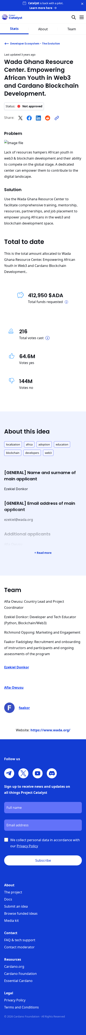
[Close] (82, 4)
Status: (24, 106)
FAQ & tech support (19, 940)
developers (32, 453)
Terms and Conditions (21, 1007)
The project (13, 892)
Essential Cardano (18, 980)
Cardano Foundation (20, 973)
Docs (8, 899)
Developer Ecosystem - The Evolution (35, 43)
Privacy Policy (14, 1000)
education (62, 444)
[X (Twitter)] (23, 773)
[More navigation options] (82, 17)
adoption (44, 444)
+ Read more (43, 553)
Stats (14, 28)
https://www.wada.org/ (50, 730)
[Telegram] (9, 773)
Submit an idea (16, 906)
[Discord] (52, 773)
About (43, 29)
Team (71, 29)
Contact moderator (19, 947)
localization (13, 444)
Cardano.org (14, 966)
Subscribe (43, 860)
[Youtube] (38, 773)
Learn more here (40, 8)
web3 (48, 453)
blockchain (12, 453)
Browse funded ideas (21, 913)
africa (29, 444)
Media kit (11, 920)
